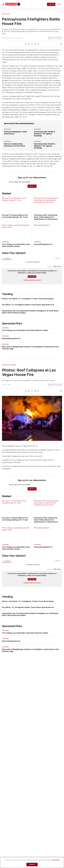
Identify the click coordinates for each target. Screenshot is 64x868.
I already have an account (32, 280)
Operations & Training (9, 364)
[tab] (7, 258)
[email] (38, 44)
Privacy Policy (56, 860)
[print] (61, 44)
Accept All (32, 864)
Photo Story (6, 14)
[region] (32, 262)
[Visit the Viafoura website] (57, 266)
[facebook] (26, 44)
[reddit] (35, 44)
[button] (3, 4)
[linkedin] (29, 44)
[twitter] (32, 44)
